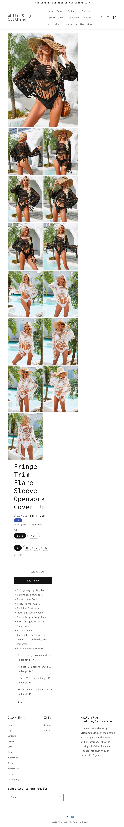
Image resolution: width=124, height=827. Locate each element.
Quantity (18, 554)
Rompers (12, 763)
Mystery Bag (14, 779)
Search (47, 724)
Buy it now (33, 580)
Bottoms (12, 735)
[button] (60, 11)
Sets (10, 746)
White (34, 535)
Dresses (11, 741)
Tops (10, 730)
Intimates (12, 774)
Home (11, 724)
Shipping (18, 524)
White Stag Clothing (65, 822)
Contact (48, 730)
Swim (10, 752)
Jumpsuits (13, 757)
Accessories (13, 768)
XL (46, 547)
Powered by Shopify (80, 822)
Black (20, 535)
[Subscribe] (60, 797)
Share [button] (20, 702)
